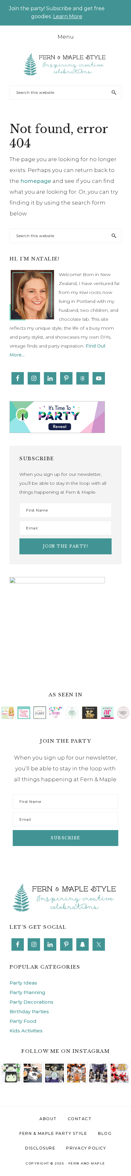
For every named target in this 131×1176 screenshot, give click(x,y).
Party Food (23, 1021)
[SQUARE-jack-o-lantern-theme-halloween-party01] (76, 1067)
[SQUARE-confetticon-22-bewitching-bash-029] (33, 1067)
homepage (35, 181)
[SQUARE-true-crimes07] (120, 1067)
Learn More (67, 16)
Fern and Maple (86, 1163)
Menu (66, 37)
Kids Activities (26, 1031)
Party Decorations (31, 1002)
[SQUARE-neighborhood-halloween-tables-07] (55, 1067)
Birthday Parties (29, 1011)
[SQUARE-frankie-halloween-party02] (11, 1067)
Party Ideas (23, 983)
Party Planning (27, 992)
